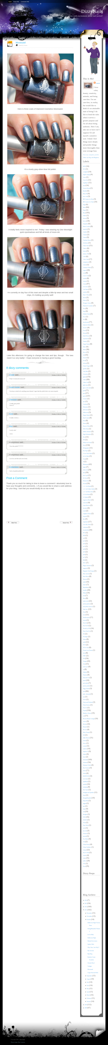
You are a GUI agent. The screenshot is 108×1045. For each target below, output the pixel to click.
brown (84, 221)
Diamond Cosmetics (88, 306)
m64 (84, 554)
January (89, 1001)
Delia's (85, 300)
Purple (84, 710)
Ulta (84, 841)
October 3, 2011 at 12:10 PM (58, 467)
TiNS (84, 817)
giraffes (85, 368)
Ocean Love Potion (88, 650)
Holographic (86, 448)
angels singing (86, 174)
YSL (84, 863)
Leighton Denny (87, 513)
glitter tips (85, 385)
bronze (85, 218)
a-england (85, 172)
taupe (84, 809)
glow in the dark (87, 388)
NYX (84, 645)
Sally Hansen (86, 738)
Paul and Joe (86, 677)
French (85, 357)
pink (84, 691)
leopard (85, 516)
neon (84, 615)
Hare (84, 420)
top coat (85, 831)
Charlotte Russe (87, 240)
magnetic (85, 568)
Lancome (85, 502)
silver (84, 770)
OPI (84, 658)
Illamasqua (86, 464)
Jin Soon (85, 478)
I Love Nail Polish (87, 453)
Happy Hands (86, 415)
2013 (85, 903)
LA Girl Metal (86, 494)
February (89, 998)
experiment (86, 338)
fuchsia (85, 363)
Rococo (85, 729)
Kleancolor (86, 481)
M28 (84, 535)
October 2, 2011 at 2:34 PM (58, 387)
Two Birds (85, 839)
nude (84, 642)
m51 (84, 546)
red (84, 716)
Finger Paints (86, 344)
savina (84, 740)
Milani (84, 593)
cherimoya (85, 243)
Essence (85, 327)
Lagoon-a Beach (87, 500)
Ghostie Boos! (91, 963)
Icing (84, 459)
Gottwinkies (14, 467)
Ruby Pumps (86, 732)
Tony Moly (86, 825)
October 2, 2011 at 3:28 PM (58, 414)
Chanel (85, 237)
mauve (84, 584)
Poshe (84, 699)
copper (85, 270)
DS (84, 319)
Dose (84, 316)
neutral (85, 620)
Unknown (13, 400)
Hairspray (85, 407)
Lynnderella (86, 530)
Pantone (85, 675)
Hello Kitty (86, 429)
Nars (84, 612)
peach (84, 680)
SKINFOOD (86, 776)
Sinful (84, 773)
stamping (85, 787)
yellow (85, 861)
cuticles (85, 292)
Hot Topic (85, 450)
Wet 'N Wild (86, 852)
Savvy (84, 743)
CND (84, 256)
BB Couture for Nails (88, 202)
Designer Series (87, 303)
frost (84, 360)
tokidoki (85, 820)
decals (84, 297)
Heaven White (86, 426)
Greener (85, 399)
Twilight (90, 966)
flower (84, 352)
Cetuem (85, 234)
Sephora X (86, 751)
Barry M (85, 193)
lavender (85, 508)
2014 (85, 900)
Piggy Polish (86, 688)
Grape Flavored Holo (93, 972)
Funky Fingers (87, 366)
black (84, 207)
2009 (85, 1008)
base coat (85, 196)
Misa (84, 598)
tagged (84, 803)
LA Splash (85, 497)
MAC (84, 563)
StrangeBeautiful (87, 798)
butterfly (85, 229)
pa (83, 669)
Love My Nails (87, 524)
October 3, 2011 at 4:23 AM (58, 455)
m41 (84, 543)
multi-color (86, 601)
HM (84, 440)
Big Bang (90, 954)
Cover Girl (86, 275)
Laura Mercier (86, 505)
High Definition (87, 434)
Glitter (84, 379)
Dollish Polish (86, 314)
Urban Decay (86, 844)
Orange (85, 661)
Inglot (84, 467)
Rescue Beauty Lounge (89, 718)
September (89, 976)
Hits (84, 437)
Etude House (86, 336)
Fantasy (85, 341)
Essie (84, 330)
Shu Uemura (86, 768)
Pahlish (85, 672)
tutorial (85, 836)
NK (84, 634)
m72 (84, 557)
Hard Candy (86, 418)
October (89, 919)
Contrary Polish (87, 267)
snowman (85, 779)
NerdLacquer (86, 617)
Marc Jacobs (86, 574)
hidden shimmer (87, 431)
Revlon (85, 724)
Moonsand (21, 42)
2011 (85, 910)
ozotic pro (85, 666)
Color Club (86, 259)
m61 (84, 552)
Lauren (98, 83)
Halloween (86, 412)
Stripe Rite (85, 800)
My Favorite (91, 950)
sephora (85, 748)
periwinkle (85, 683)
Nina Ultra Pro (87, 631)
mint (84, 595)
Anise (84, 177)
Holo (84, 445)
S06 (84, 735)
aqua (84, 185)
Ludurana (85, 527)
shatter (84, 754)
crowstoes (85, 286)
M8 (84, 560)
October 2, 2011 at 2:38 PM (58, 400)
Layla (84, 511)
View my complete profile (91, 155)
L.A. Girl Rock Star (88, 491)
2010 (85, 1004)
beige (84, 204)
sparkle (85, 784)
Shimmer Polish (87, 765)
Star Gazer (85, 790)
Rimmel (85, 727)
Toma (84, 822)
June (88, 985)
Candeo (85, 232)
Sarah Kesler (14, 387)
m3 (84, 538)
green (84, 396)
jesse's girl (85, 475)
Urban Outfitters (87, 847)
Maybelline (86, 587)
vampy (85, 850)
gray (84, 393)
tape (84, 806)
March (88, 995)
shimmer (85, 762)
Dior (84, 308)
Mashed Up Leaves (92, 941)
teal (84, 811)
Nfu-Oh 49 (86, 625)
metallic (85, 590)
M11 (84, 532)
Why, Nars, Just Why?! (93, 947)
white (84, 858)
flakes (84, 347)
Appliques (85, 183)
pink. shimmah (87, 694)
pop (84, 697)
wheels (85, 855)
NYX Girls (86, 647)
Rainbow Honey (87, 713)
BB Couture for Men (88, 199)
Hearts (84, 423)
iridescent (85, 470)
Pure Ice (85, 707)
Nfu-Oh (85, 623)
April (88, 992)
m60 (84, 549)
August (89, 979)
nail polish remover (88, 606)
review (85, 721)
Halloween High (92, 938)
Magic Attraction (87, 565)
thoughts (85, 814)
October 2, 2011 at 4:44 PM (58, 426)
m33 (84, 541)
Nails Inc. (85, 609)
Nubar (84, 639)
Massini (85, 579)
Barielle (85, 191)
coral (84, 273)
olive (84, 653)
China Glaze (86, 245)
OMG (84, 656)
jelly (84, 472)
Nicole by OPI (86, 628)
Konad (85, 483)
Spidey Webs (91, 944)
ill (83, 461)
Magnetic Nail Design (88, 571)
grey (84, 401)
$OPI (84, 166)
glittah (84, 377)
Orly (84, 664)
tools (84, 828)
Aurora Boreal (86, 188)
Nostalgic (85, 636)
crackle (85, 278)
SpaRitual (85, 781)
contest (85, 265)
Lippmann (85, 522)
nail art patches (87, 604)
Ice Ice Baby (86, 456)
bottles (84, 215)
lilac (84, 519)
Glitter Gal (85, 382)
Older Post (14, 522)
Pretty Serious (86, 705)
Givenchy (85, 374)
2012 (84, 169)
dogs (84, 311)
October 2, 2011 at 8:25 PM (58, 442)
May (88, 988)
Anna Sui (85, 180)
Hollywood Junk (87, 442)
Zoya (84, 866)
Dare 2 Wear (86, 295)
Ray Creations (21, 1042)
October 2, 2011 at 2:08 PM (58, 375)
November (89, 916)
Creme (84, 284)
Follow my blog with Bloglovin (91, 157)
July (88, 982)
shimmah (85, 759)
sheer (84, 757)
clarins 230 (86, 254)
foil (84, 355)
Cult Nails (85, 289)
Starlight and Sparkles (88, 792)
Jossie (12, 375)
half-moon (85, 409)
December (89, 913)
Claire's (85, 248)
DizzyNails (92, 11)
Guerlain (85, 404)
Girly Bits (85, 371)
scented (85, 746)
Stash (84, 795)
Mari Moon (86, 576)
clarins (84, 251)
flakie (84, 349)
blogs (84, 210)
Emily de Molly (87, 325)
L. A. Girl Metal (87, 486)
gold (84, 390)
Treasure (85, 833)
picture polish (86, 686)
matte (84, 582)
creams (85, 281)
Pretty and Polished (88, 702)
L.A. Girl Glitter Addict (89, 489)
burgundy (85, 224)
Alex (11, 426)
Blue (84, 213)
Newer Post (66, 522)
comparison (86, 262)
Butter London (86, 226)
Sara (11, 414)
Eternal (85, 333)
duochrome (86, 322)
